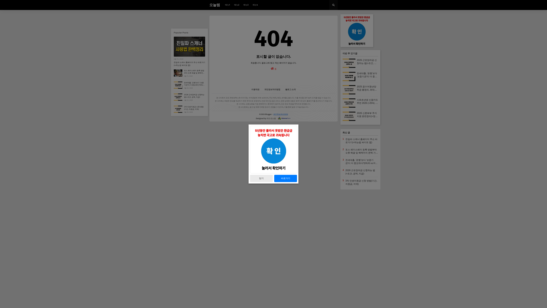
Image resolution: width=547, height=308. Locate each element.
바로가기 (285, 178)
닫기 (261, 178)
